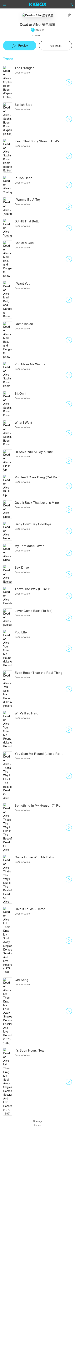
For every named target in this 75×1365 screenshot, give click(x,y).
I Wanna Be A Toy (28, 199)
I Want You (22, 283)
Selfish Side (23, 104)
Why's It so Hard (26, 713)
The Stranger (24, 68)
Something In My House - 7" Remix (40, 805)
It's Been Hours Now (29, 1050)
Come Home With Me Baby (34, 857)
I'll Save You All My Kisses (34, 451)
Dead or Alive (22, 72)
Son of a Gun (24, 243)
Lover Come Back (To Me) (33, 610)
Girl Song (21, 979)
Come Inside (24, 324)
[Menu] (4, 4)
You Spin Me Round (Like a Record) (41, 753)
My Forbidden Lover (29, 546)
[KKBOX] (38, 4)
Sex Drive (22, 567)
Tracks (8, 58)
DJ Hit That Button (28, 221)
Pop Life (21, 632)
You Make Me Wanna (30, 364)
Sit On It (20, 393)
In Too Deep (23, 178)
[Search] (71, 4)
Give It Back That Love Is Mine (37, 502)
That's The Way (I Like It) (33, 589)
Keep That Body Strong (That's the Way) (44, 141)
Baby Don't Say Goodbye (33, 524)
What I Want (23, 422)
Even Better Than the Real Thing (38, 672)
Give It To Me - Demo (30, 909)
